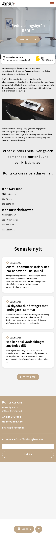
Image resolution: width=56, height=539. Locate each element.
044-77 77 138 (13, 417)
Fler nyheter (28, 377)
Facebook (19, 427)
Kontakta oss (28, 39)
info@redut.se (14, 421)
